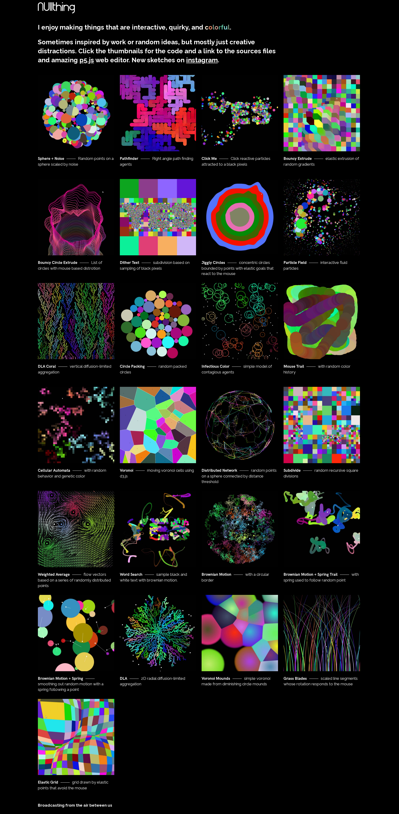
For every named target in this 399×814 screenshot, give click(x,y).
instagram (202, 60)
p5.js (86, 60)
